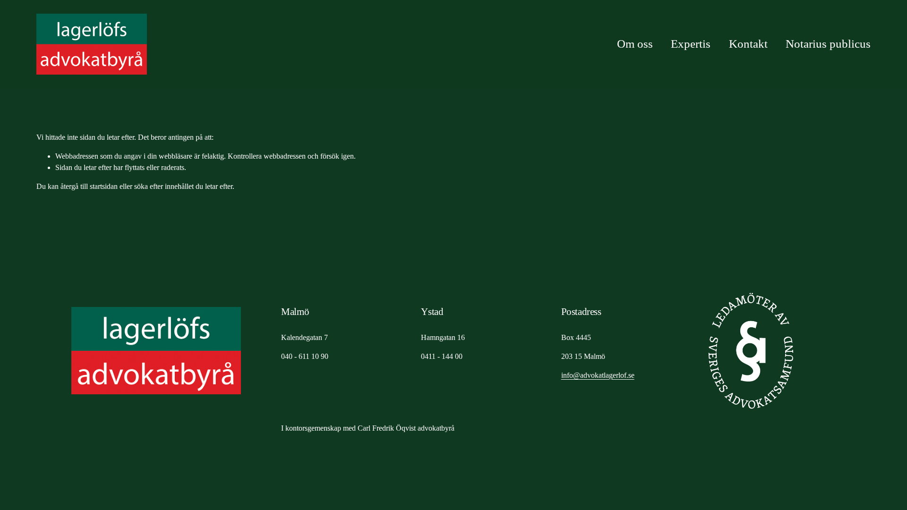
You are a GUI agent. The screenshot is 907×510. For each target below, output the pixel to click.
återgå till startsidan (89, 186)
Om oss (635, 43)
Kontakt (748, 43)
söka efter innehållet (164, 186)
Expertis (690, 43)
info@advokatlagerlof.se (597, 375)
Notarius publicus (828, 43)
